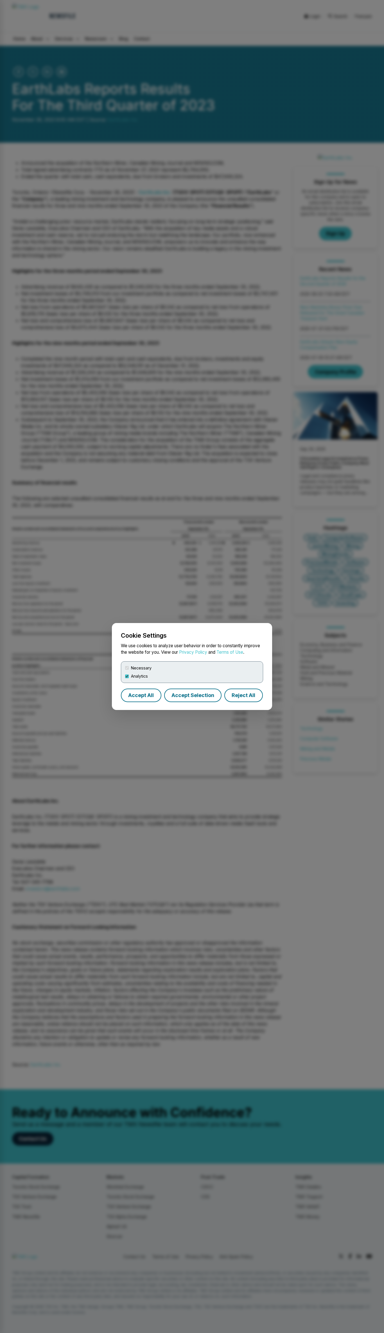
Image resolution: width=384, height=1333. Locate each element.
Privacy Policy (193, 652)
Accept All (141, 695)
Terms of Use (229, 652)
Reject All (243, 695)
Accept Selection (192, 695)
